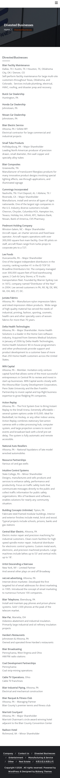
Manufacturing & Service (40, 757)
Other (11, 761)
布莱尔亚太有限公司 (45, 761)
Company (8, 753)
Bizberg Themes (43, 771)
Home (7, 29)
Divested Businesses (44, 753)
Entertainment (16, 757)
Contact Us (23, 753)
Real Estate (24, 761)
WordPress (13, 771)
